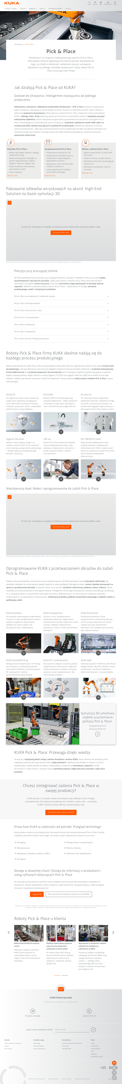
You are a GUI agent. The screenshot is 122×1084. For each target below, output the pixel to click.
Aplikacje (32, 9)
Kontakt (7, 1046)
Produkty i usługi (10, 9)
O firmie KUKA (94, 1046)
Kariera (93, 1043)
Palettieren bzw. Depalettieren (78, 854)
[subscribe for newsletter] (93, 1029)
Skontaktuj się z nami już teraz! (61, 812)
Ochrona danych (66, 1079)
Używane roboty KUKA (39, 1048)
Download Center (66, 1048)
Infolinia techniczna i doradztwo (13, 1043)
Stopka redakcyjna (53, 1079)
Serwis (41, 9)
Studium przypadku (38, 1046)
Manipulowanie (23, 848)
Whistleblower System (97, 1056)
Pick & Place (29, 44)
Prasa (92, 1051)
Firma (67, 9)
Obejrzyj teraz (12, 176)
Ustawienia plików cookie (82, 1079)
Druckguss (21, 859)
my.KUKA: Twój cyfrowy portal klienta (72, 1043)
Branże (22, 9)
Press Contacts (8, 1048)
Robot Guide (36, 1043)
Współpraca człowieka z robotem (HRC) (33, 854)
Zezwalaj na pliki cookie (61, 233)
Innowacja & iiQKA (54, 9)
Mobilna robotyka (73, 848)
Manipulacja (18, 44)
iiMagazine (94, 1054)
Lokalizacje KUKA (95, 1048)
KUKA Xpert (65, 1046)
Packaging (21, 843)
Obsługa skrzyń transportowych (79, 843)
